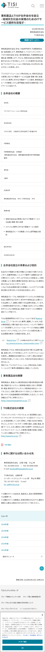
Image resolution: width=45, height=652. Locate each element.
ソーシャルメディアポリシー (28, 609)
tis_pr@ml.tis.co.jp (11, 484)
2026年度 (5, 524)
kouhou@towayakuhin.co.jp (21, 468)
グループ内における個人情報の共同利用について (17, 603)
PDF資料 (8, 444)
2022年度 (5, 550)
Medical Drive (11, 340)
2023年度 (5, 543)
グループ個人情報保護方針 (32, 597)
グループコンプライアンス (9, 609)
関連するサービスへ (31, 40)
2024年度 (5, 537)
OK (22, 648)
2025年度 (5, 530)
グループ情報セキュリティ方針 (11, 597)
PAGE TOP (42, 568)
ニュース (4, 516)
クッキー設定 (22, 642)
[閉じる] (42, 615)
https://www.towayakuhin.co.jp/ (14, 400)
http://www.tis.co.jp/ (9, 436)
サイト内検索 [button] (33, 6)
